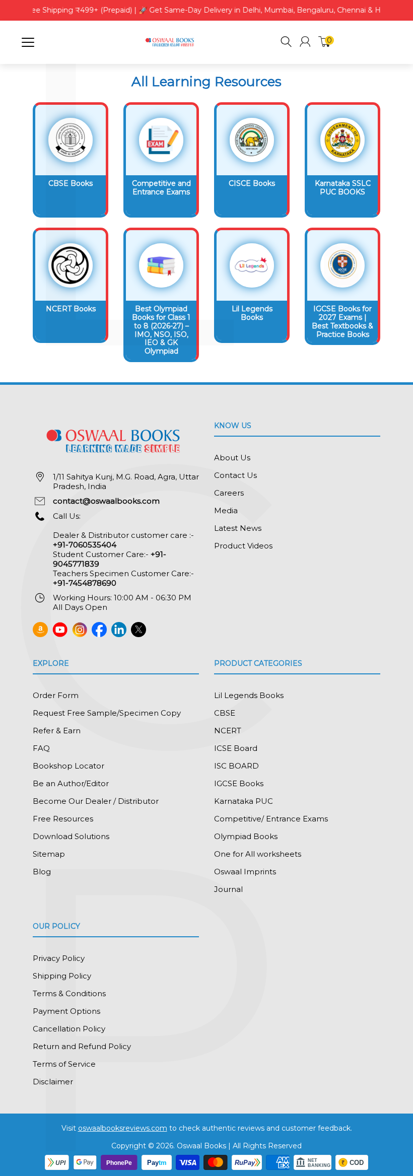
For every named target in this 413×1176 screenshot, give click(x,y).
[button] (286, 43)
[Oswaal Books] (171, 41)
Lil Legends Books (252, 313)
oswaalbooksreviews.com (122, 1128)
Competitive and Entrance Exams (161, 187)
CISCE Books (252, 183)
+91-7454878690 (84, 583)
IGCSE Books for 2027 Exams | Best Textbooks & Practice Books (342, 321)
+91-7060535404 (84, 544)
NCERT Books (71, 308)
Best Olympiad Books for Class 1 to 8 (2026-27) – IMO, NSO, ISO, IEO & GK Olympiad (161, 330)
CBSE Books (70, 183)
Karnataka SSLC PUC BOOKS (343, 187)
